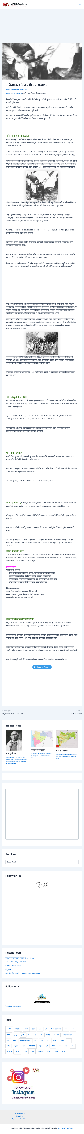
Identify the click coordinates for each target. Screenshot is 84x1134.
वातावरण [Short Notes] (13, 965)
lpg (69, 1040)
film (73, 1029)
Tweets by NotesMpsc (13, 1006)
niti (53, 1046)
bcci (26, 1029)
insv (14, 1040)
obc (60, 1046)
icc (35, 1035)
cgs (40, 1029)
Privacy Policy (20, 1113)
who (56, 1051)
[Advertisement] (42, 24)
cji (46, 1029)
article (17, 1029)
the (17, 1051)
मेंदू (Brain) (8, 969)
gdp (15, 1035)
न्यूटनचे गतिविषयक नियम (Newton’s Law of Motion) (22, 973)
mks (8, 1046)
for (8, 1035)
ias (29, 1035)
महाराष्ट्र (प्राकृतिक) (62, 750)
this (25, 1051)
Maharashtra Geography (45, 754)
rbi (73, 1046)
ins (8, 1040)
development (56, 1029)
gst (22, 1035)
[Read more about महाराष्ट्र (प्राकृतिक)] (67, 739)
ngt (47, 1046)
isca (48, 1040)
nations (32, 1046)
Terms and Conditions (19, 1119)
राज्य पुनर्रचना (11, 753)
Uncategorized (35, 756)
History (8, 757)
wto (63, 1051)
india (48, 1035)
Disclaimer (19, 1116)
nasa (23, 1046)
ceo (33, 1029)
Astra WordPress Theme (65, 1128)
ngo (40, 1046)
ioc (35, 1040)
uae (32, 1051)
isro (54, 1040)
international (25, 1040)
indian (56, 1035)
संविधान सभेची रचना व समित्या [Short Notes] (19, 958)
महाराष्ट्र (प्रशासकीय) (38, 750)
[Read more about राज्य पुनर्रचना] (14, 740)
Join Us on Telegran (43, 667)
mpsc (16, 1046)
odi (66, 1046)
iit (41, 1035)
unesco (40, 1051)
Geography (34, 754)
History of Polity (15, 757)
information (67, 1035)
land (62, 1040)
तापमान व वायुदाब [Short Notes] (16, 962)
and (9, 1029)
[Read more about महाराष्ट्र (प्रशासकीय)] (42, 738)
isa (41, 1040)
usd (48, 1051)
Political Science (15, 761)
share (9, 1051)
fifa (66, 1029)
